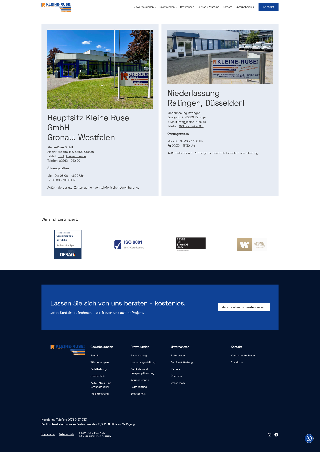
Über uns (176, 376)
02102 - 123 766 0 (191, 126)
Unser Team (178, 383)
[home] (56, 7)
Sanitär (95, 355)
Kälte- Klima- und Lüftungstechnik (101, 384)
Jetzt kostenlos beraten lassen (243, 307)
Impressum (48, 434)
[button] (144, 7)
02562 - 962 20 (69, 161)
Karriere (227, 7)
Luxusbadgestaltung (143, 362)
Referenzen (187, 7)
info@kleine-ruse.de (72, 156)
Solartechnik (98, 376)
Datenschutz (66, 434)
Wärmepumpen (100, 362)
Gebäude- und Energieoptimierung (142, 371)
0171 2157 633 (77, 420)
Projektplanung (100, 393)
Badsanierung (139, 355)
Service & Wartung (208, 7)
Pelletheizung (99, 369)
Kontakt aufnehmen (243, 355)
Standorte (237, 362)
